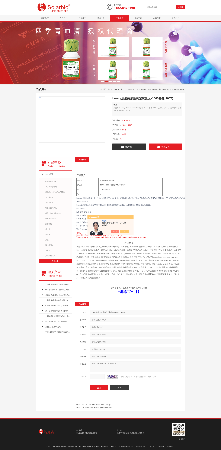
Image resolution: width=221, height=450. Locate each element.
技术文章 (101, 18)
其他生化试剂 (50, 256)
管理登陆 (170, 446)
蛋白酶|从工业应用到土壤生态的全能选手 (57, 295)
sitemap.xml (140, 446)
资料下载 (138, 18)
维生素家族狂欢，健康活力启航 (57, 290)
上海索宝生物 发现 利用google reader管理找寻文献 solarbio (57, 284)
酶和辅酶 (48, 224)
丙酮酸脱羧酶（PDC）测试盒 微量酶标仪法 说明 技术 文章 (57, 305)
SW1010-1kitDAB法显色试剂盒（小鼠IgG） (97, 405)
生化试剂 (124, 89)
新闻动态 (82, 18)
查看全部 (55, 261)
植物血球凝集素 (51, 181)
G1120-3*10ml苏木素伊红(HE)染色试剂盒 (97, 408)
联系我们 (175, 18)
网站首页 (45, 18)
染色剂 (47, 240)
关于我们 (63, 18)
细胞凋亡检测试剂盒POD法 (55, 192)
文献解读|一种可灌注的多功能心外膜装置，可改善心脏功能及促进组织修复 (57, 316)
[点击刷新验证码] (112, 377)
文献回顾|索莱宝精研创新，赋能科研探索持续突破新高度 (57, 300)
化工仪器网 (160, 446)
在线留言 (157, 18)
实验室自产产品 (134, 89)
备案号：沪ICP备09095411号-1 (122, 446)
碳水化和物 (49, 245)
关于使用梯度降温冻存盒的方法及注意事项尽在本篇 (57, 311)
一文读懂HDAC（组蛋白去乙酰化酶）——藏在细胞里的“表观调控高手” (57, 321)
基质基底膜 (49, 203)
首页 (109, 89)
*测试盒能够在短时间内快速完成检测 (57, 332)
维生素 (47, 229)
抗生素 (47, 234)
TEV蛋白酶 (49, 197)
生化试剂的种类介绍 (53, 327)
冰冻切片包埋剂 (51, 187)
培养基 (47, 250)
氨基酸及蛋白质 (51, 218)
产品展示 (119, 18)
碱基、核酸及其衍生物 (53, 213)
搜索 (181, 7)
